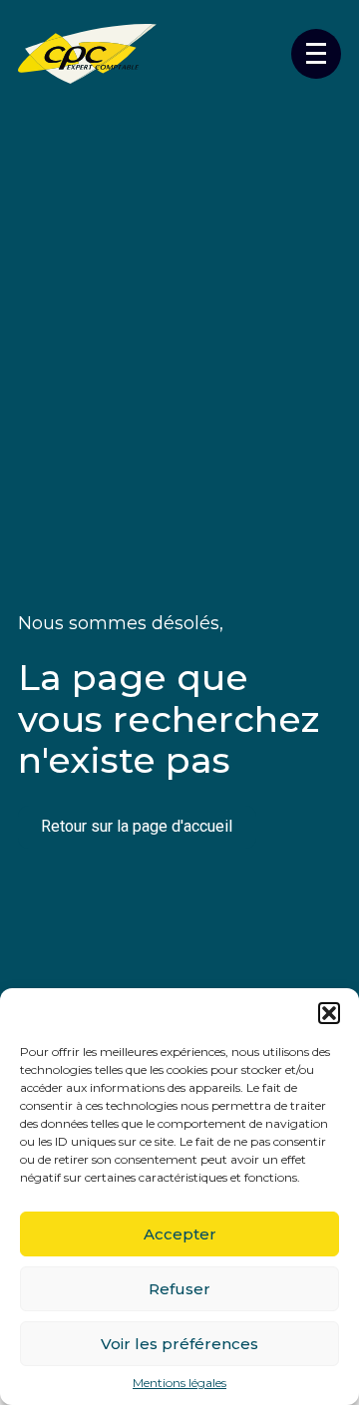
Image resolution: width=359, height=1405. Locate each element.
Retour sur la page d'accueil (136, 826)
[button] (329, 1013)
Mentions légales (179, 1383)
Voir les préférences (179, 1343)
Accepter (180, 1234)
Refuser (179, 1288)
